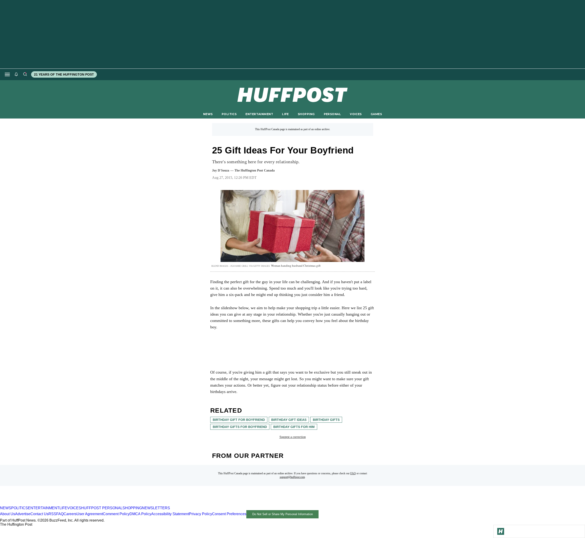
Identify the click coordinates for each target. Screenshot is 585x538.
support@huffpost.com (292, 477)
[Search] (24, 74)
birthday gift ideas (288, 420)
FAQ (353, 473)
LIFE (285, 114)
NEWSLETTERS (156, 508)
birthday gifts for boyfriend (240, 427)
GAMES (376, 114)
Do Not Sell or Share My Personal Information (282, 514)
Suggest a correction (292, 437)
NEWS (208, 114)
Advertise (22, 514)
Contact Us (39, 514)
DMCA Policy (140, 514)
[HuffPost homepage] (59, 504)
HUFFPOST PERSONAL (101, 508)
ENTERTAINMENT (259, 114)
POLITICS (229, 114)
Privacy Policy (200, 514)
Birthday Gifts (326, 420)
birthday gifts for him (294, 427)
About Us (7, 514)
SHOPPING (306, 114)
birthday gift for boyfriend (239, 420)
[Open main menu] (7, 74)
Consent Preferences (229, 514)
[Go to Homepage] (500, 531)
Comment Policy (116, 514)
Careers (70, 514)
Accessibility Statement (170, 514)
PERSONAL (332, 114)
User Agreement (90, 514)
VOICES (356, 114)
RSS (52, 514)
